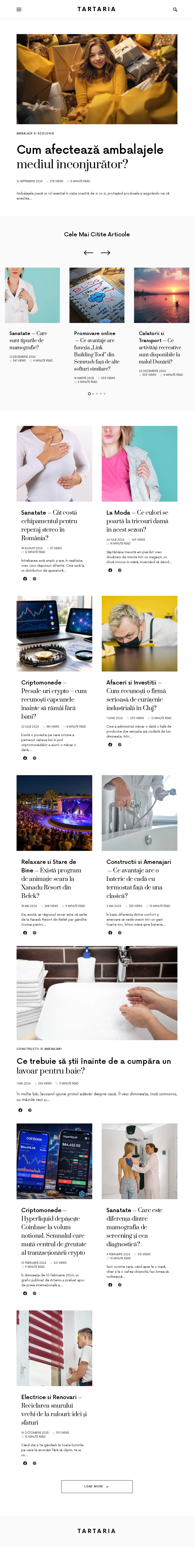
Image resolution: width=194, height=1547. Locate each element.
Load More (93, 1486)
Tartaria (97, 9)
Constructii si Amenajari (39, 1049)
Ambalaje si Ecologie (35, 133)
